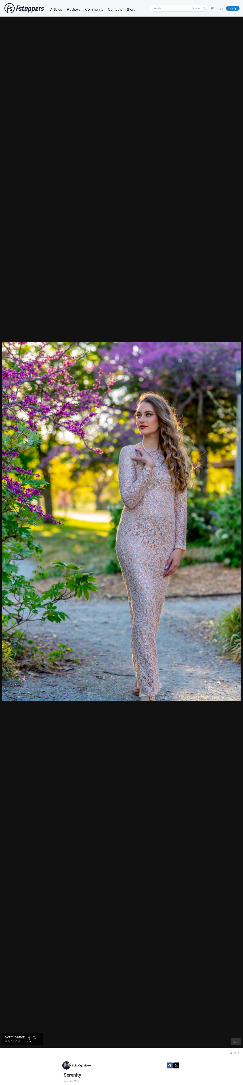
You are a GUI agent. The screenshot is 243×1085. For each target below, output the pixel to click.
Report (235, 1052)
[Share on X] (176, 1065)
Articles (56, 9)
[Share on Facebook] (170, 1065)
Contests (115, 9)
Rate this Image (15, 1037)
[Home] (24, 8)
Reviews (74, 9)
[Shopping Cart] (212, 8)
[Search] (204, 8)
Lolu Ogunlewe (81, 1065)
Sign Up (232, 8)
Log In (220, 8)
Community (94, 9)
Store (131, 9)
